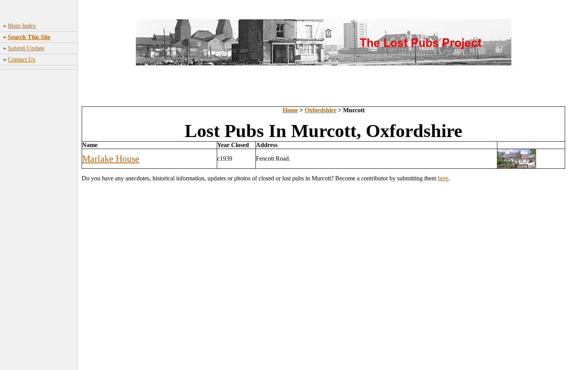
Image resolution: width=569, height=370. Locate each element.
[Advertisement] (39, 194)
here (443, 178)
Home (290, 110)
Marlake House (110, 159)
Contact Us (21, 59)
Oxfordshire (320, 110)
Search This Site (29, 37)
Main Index (22, 25)
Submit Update (26, 48)
